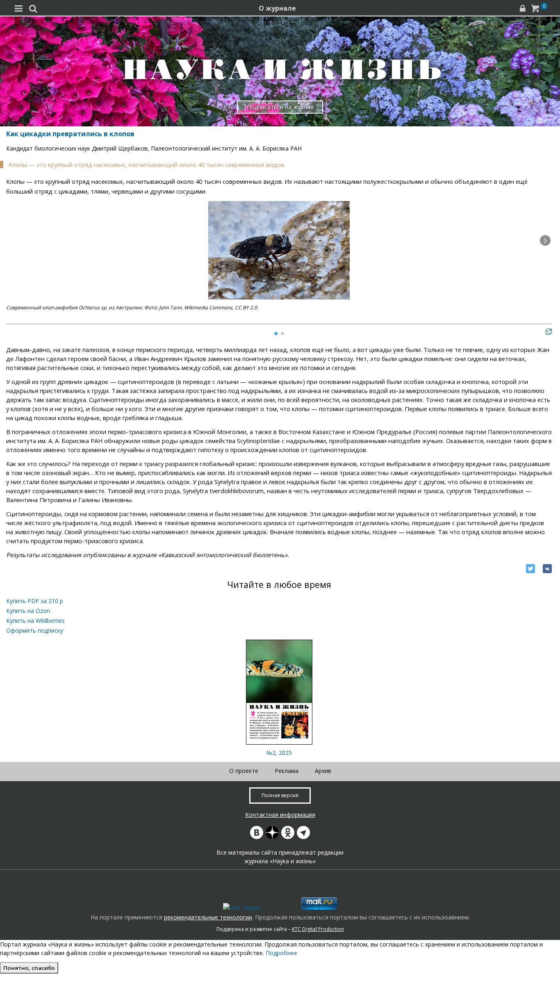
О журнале (277, 8)
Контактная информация (280, 815)
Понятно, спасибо (29, 968)
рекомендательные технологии (208, 917)
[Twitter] (530, 568)
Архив (323, 771)
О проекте (243, 771)
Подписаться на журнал (280, 107)
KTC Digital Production (318, 929)
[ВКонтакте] (547, 568)
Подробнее (281, 953)
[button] (545, 240)
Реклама (286, 771)
